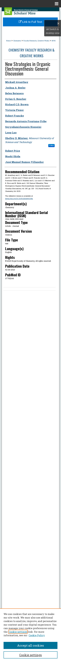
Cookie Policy (37, 635)
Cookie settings (18, 631)
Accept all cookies (30, 645)
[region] (30, 635)
